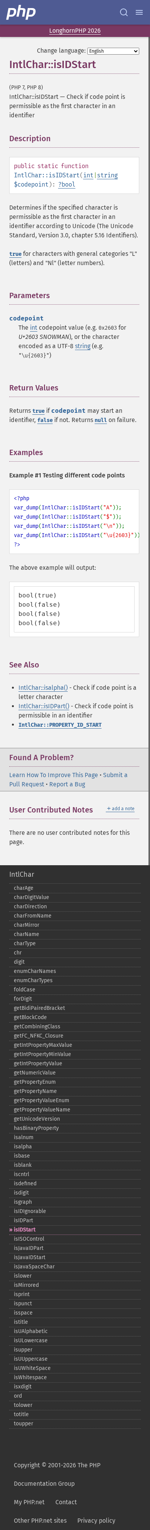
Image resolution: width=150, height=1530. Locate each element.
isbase (22, 1156)
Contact (66, 1502)
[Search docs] (124, 12)
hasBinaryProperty (36, 1128)
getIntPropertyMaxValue (43, 1045)
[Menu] (139, 12)
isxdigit (23, 1386)
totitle (21, 1414)
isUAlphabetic (31, 1331)
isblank (23, 1165)
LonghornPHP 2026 (75, 30)
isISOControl (29, 1239)
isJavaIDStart (29, 1257)
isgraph (23, 1202)
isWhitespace (30, 1377)
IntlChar (21, 874)
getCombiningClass (37, 1026)
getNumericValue (35, 1072)
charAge (23, 888)
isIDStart (24, 1229)
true (15, 254)
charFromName (33, 916)
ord (18, 1396)
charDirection (30, 906)
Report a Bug (67, 784)
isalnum (23, 1137)
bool (68, 184)
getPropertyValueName (42, 1109)
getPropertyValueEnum (41, 1100)
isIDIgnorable (30, 1211)
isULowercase (31, 1340)
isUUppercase (31, 1359)
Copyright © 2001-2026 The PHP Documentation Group (57, 1474)
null (101, 420)
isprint (22, 1294)
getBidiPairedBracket (39, 1008)
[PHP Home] (21, 12)
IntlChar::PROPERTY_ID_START (60, 725)
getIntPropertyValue (38, 1063)
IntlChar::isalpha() (43, 687)
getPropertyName (35, 1091)
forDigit (23, 999)
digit (19, 962)
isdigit (21, 1193)
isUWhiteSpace (32, 1368)
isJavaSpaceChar (34, 1266)
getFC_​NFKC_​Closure (38, 1036)
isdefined (25, 1183)
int (88, 175)
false (45, 420)
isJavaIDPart (28, 1248)
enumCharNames (35, 971)
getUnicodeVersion (37, 1119)
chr (18, 952)
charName (26, 934)
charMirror (26, 925)
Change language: (61, 50)
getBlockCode (30, 1017)
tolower (23, 1405)
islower (23, 1276)
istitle (21, 1322)
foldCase (24, 989)
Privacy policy (96, 1520)
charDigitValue (31, 897)
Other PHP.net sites (40, 1520)
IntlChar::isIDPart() (43, 706)
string (107, 175)
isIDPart (23, 1220)
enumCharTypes (33, 980)
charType (25, 943)
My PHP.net (29, 1502)
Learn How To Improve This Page (53, 775)
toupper (23, 1423)
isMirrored (26, 1285)
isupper (23, 1349)
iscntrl (21, 1174)
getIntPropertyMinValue (42, 1054)
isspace (23, 1313)
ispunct (23, 1303)
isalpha (23, 1146)
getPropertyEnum (35, 1082)
